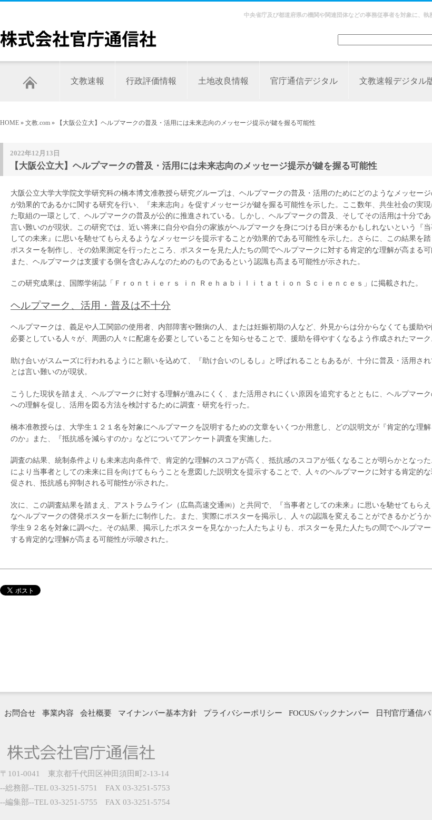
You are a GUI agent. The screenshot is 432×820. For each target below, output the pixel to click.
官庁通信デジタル (304, 80)
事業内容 (58, 713)
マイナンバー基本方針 (157, 713)
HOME (9, 123)
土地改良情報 (223, 80)
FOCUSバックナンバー (329, 713)
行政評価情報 (151, 80)
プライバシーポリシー (242, 713)
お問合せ (20, 713)
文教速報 (87, 80)
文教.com (37, 123)
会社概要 (96, 713)
